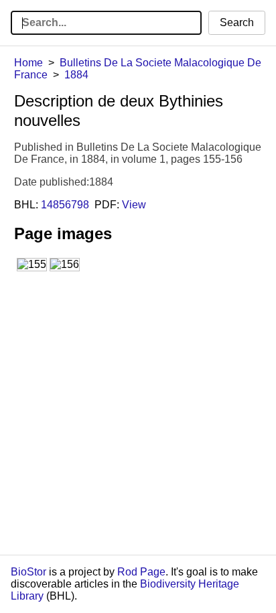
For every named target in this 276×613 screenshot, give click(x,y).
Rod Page (141, 571)
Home (28, 62)
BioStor (28, 571)
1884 (76, 74)
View (134, 204)
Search (237, 22)
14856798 (65, 204)
